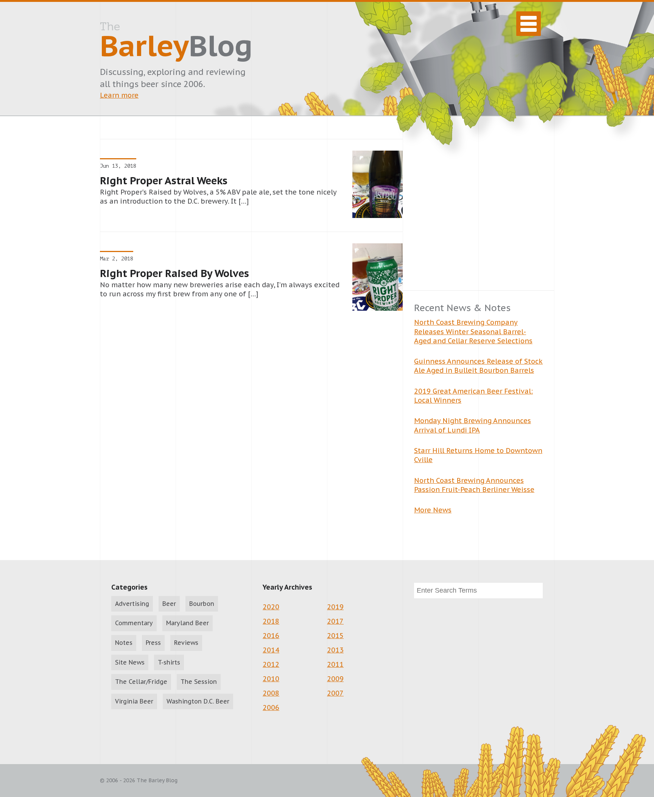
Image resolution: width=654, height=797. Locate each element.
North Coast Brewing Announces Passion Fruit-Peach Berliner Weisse (474, 485)
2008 (271, 693)
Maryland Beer (187, 623)
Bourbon (201, 603)
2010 (271, 678)
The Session (199, 681)
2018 (271, 621)
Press (153, 642)
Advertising (132, 603)
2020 (271, 606)
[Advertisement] (478, 215)
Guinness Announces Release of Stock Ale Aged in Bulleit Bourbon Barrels (478, 366)
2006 (271, 707)
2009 (335, 678)
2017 (335, 621)
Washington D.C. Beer (198, 701)
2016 (271, 635)
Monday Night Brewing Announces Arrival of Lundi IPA (472, 425)
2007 (335, 693)
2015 (335, 635)
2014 (271, 650)
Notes (123, 642)
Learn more (119, 95)
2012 (271, 664)
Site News (130, 662)
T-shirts (169, 662)
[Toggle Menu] (528, 23)
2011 (335, 664)
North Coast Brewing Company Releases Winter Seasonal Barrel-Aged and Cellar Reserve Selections (473, 331)
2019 (335, 606)
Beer (169, 603)
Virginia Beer (134, 701)
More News (433, 510)
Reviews (186, 642)
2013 (335, 650)
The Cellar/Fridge (141, 681)
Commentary (134, 623)
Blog (176, 42)
